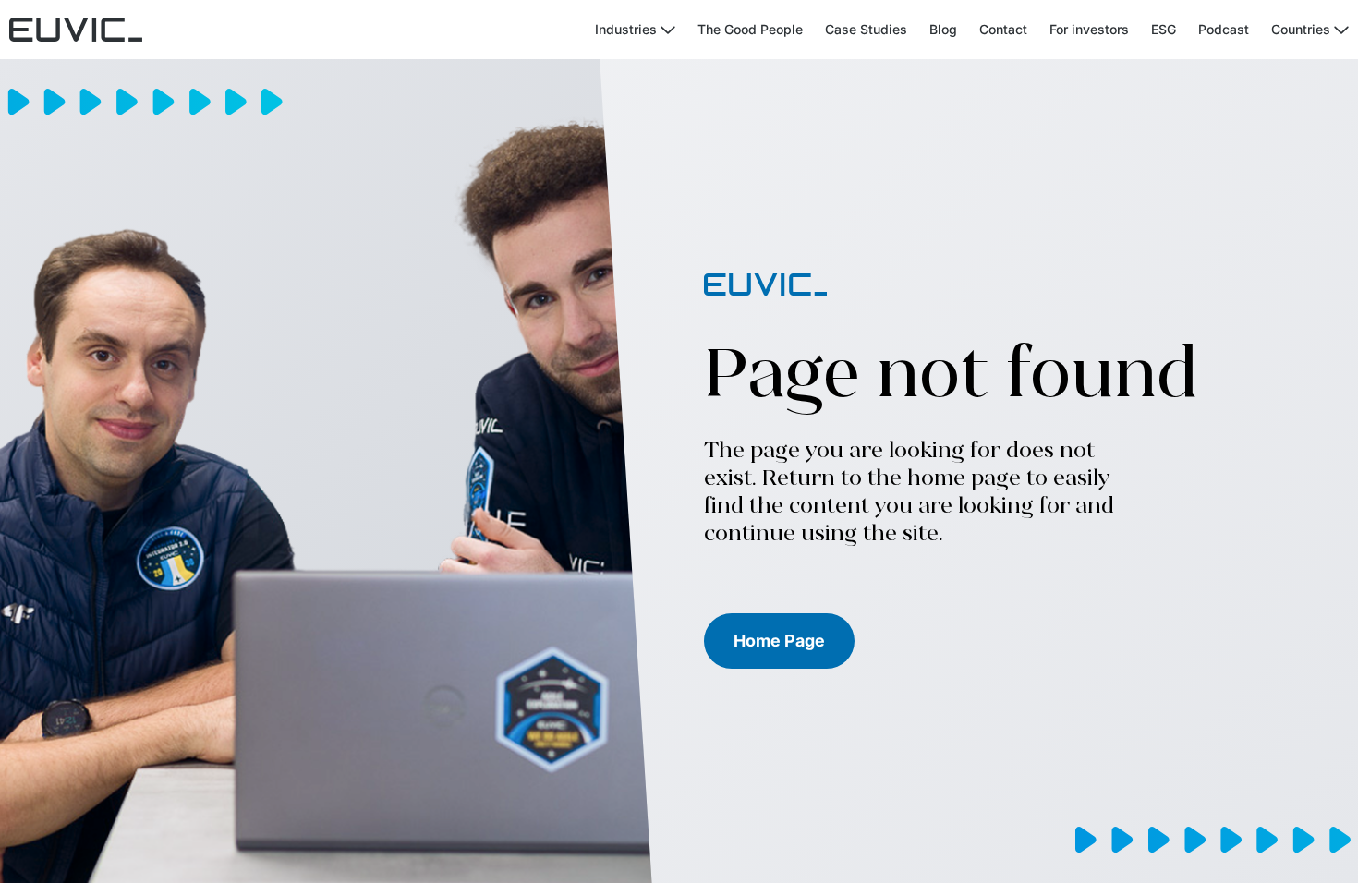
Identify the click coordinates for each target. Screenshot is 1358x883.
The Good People (750, 29)
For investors (1089, 29)
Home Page (779, 640)
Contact (1003, 29)
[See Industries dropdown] (668, 30)
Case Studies (866, 29)
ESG (1163, 29)
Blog (943, 29)
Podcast (1223, 29)
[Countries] (1341, 30)
